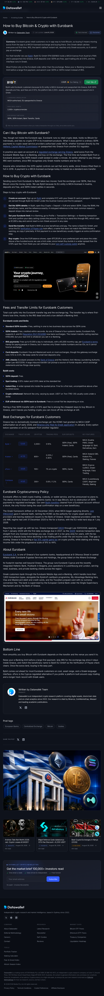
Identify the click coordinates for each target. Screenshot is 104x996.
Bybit (30, 56)
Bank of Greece (47, 360)
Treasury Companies (78, 937)
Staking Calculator (11, 956)
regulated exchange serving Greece (56, 152)
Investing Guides (17, 18)
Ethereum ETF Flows (78, 933)
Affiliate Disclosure (58, 988)
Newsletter (41, 933)
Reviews (40, 941)
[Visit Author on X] (21, 708)
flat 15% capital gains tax (46, 539)
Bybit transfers (52, 502)
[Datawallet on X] (6, 918)
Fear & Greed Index (11, 960)
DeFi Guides (42, 937)
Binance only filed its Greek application (55, 424)
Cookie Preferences (41, 988)
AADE (72, 531)
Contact (7, 941)
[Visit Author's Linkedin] (26, 708)
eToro (7, 469)
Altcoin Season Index (12, 964)
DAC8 (61, 528)
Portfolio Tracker (10, 952)
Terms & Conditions (24, 988)
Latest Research (43, 929)
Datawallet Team (23, 33)
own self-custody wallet (66, 244)
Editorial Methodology (12, 933)
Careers (7, 937)
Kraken (8, 457)
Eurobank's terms (90, 342)
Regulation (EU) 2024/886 (34, 334)
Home (5, 18)
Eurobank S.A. (10, 554)
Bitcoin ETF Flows (77, 929)
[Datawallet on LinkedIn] (16, 918)
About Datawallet (10, 929)
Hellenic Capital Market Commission (20, 146)
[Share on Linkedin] (23, 740)
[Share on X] (18, 740)
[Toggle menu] (100, 8)
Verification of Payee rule (31, 228)
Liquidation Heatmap (78, 941)
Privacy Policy (9, 988)
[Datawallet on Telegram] (11, 918)
